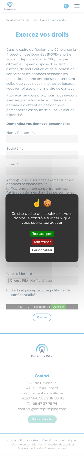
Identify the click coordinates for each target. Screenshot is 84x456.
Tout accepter (42, 233)
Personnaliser (42, 250)
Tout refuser (42, 242)
